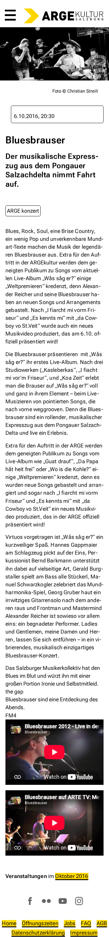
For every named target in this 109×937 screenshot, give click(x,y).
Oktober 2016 (71, 876)
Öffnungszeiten (40, 923)
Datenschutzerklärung (38, 932)
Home (9, 923)
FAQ (86, 923)
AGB (102, 923)
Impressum (83, 932)
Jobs (70, 923)
